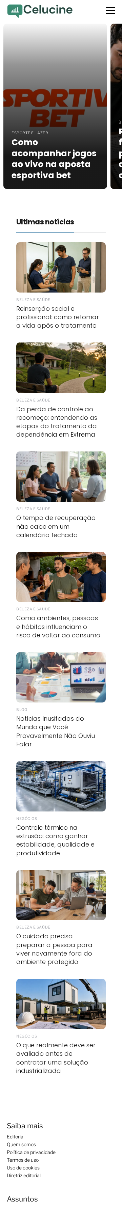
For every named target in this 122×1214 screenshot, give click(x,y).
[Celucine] (39, 10)
